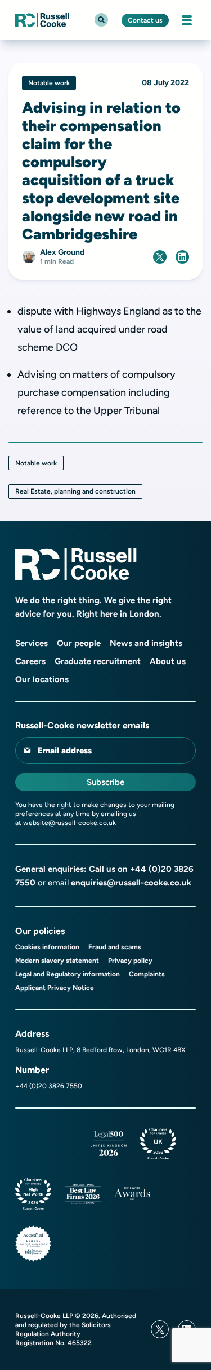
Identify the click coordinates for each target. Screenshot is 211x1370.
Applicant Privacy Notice (54, 988)
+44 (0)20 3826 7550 (48, 1086)
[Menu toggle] (187, 20)
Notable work (36, 463)
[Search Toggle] (101, 20)
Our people (79, 643)
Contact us (145, 20)
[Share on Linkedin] (182, 257)
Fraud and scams (114, 947)
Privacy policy (130, 961)
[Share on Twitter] (160, 257)
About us (168, 661)
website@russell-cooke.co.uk (69, 823)
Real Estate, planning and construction (75, 491)
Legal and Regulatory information (67, 974)
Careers (30, 661)
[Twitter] (160, 1329)
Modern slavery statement (57, 961)
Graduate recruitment (98, 661)
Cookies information (47, 947)
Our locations (42, 679)
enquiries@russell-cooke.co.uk (131, 883)
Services (31, 643)
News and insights (146, 643)
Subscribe (105, 782)
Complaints (147, 974)
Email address (65, 750)
